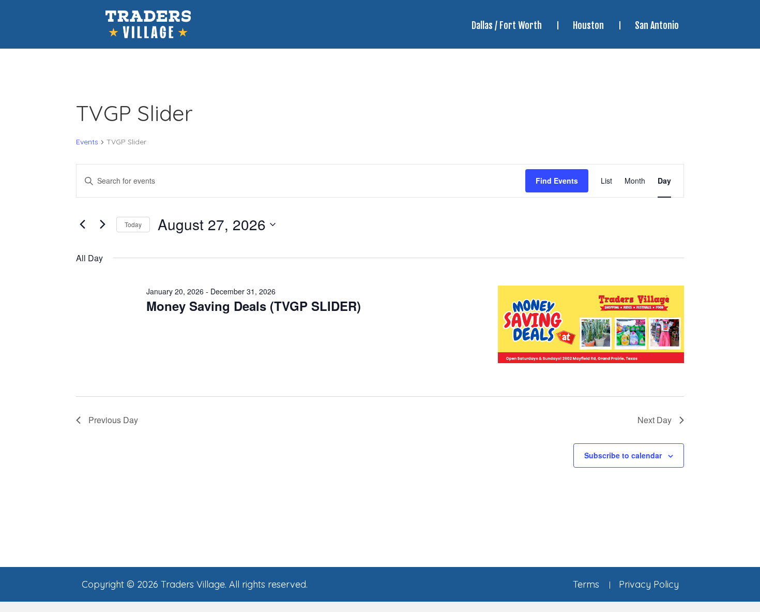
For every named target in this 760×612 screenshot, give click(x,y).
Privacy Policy (649, 584)
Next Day (654, 420)
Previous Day (113, 420)
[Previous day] (82, 224)
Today (133, 224)
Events (87, 141)
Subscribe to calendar (623, 455)
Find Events (557, 180)
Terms (586, 584)
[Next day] (102, 224)
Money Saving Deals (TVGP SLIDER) (253, 306)
